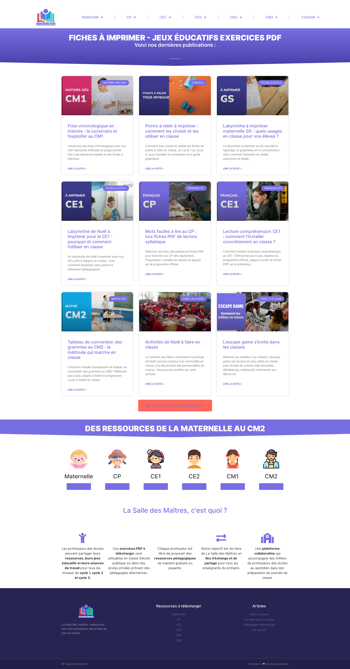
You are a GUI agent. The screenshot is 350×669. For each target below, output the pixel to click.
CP (129, 17)
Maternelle (90, 17)
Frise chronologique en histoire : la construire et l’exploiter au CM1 (92, 130)
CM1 (234, 17)
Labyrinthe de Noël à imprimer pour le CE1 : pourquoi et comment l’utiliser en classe (90, 239)
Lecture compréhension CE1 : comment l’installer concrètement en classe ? (251, 236)
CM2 (269, 17)
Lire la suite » (77, 168)
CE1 (163, 17)
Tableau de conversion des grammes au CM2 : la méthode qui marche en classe (95, 349)
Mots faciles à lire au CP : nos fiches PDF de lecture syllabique (171, 236)
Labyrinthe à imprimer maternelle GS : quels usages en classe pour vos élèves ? (252, 130)
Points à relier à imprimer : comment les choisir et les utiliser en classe (171, 130)
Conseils (308, 17)
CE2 (198, 17)
